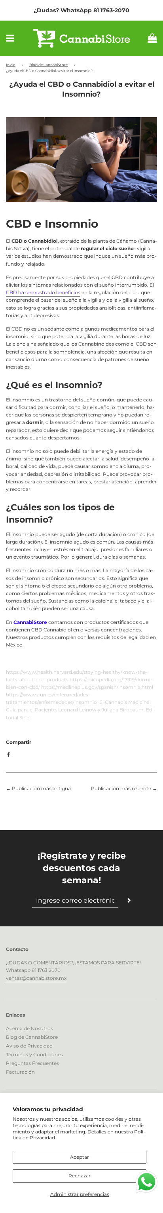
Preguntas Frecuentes (32, 1063)
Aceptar (79, 1157)
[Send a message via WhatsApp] (146, 1181)
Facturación (20, 1072)
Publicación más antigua (41, 788)
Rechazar (79, 1176)
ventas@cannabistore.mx (36, 978)
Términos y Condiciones (34, 1054)
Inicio (10, 65)
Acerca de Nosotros (29, 1028)
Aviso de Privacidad (29, 1046)
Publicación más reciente (121, 788)
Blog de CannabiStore (48, 65)
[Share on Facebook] (10, 754)
